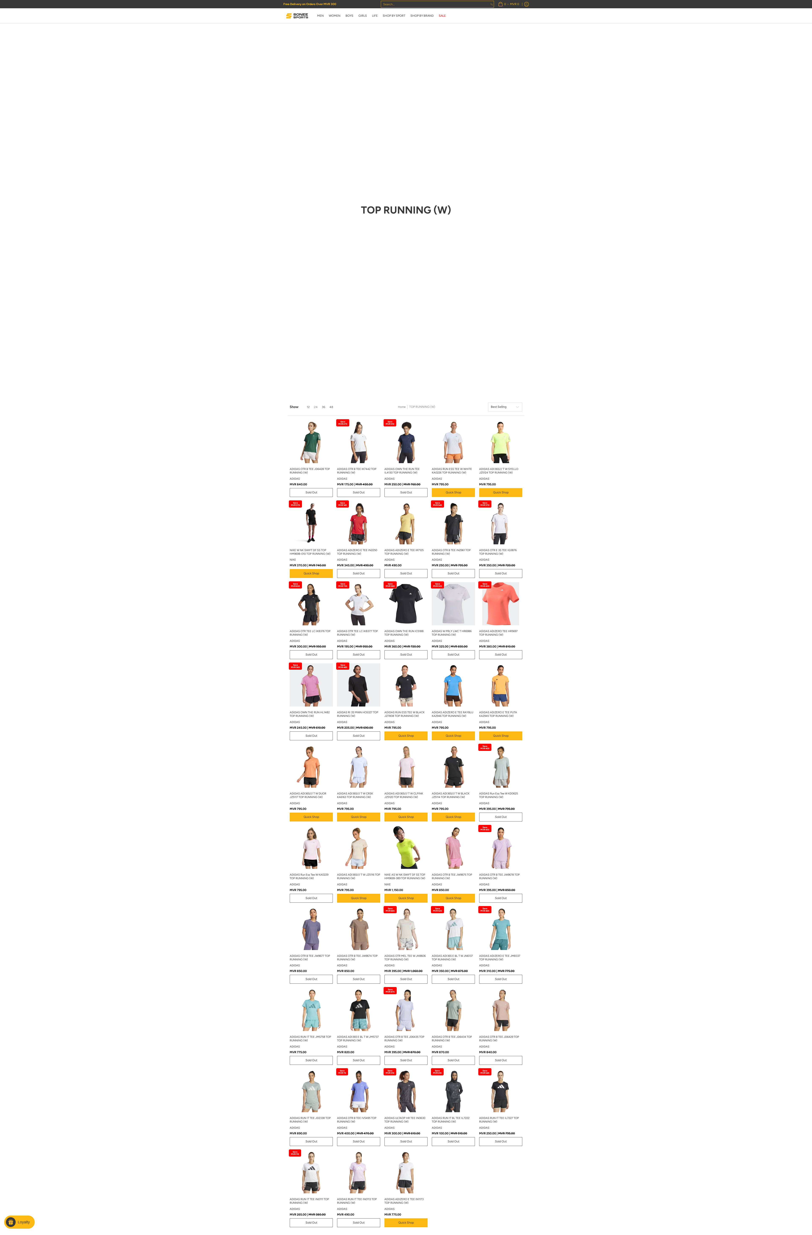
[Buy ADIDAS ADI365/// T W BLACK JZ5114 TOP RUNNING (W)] (453, 766)
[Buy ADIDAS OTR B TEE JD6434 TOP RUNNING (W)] (453, 1009)
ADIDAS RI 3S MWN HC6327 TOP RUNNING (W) (357, 714)
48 (331, 407)
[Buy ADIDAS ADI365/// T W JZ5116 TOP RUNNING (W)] (358, 847)
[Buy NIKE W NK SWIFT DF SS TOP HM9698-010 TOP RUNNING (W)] (311, 522)
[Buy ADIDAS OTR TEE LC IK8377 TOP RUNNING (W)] (358, 603)
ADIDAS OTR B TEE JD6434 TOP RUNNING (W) (452, 1038)
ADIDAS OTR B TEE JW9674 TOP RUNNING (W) (357, 957)
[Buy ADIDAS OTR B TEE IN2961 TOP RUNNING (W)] (453, 522)
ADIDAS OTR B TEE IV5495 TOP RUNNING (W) (356, 1119)
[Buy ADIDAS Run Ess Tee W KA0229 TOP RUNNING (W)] (311, 847)
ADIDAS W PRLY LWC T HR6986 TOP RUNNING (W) (452, 633)
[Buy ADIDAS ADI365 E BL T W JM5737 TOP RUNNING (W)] (358, 1009)
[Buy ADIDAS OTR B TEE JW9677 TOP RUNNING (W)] (311, 928)
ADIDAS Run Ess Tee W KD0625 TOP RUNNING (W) (498, 795)
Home (402, 406)
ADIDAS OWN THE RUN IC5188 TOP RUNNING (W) (404, 633)
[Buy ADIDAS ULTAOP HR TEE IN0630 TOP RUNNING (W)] (406, 1090)
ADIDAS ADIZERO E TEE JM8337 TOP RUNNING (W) (499, 957)
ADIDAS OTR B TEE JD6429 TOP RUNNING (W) (499, 1038)
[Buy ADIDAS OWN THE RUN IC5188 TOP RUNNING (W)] (406, 603)
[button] (766, 1168)
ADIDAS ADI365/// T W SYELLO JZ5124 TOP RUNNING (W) (498, 470)
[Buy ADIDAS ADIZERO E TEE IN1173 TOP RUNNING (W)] (406, 1171)
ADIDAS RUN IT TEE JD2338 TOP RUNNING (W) (310, 1119)
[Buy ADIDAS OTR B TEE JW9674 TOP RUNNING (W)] (358, 928)
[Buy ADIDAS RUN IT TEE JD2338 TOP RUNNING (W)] (311, 1090)
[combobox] (435, 4)
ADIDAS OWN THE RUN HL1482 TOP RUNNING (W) (310, 714)
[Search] (491, 4)
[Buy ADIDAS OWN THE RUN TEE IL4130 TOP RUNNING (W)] (406, 441)
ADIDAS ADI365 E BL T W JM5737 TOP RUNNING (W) (358, 1038)
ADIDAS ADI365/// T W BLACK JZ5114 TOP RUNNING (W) (450, 795)
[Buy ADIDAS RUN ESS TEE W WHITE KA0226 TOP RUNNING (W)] (453, 441)
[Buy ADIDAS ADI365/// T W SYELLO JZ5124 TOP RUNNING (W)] (500, 441)
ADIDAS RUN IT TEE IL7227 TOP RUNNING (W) (499, 1119)
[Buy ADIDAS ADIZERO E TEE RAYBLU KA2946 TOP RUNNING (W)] (453, 684)
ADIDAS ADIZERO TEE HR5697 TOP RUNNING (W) (498, 633)
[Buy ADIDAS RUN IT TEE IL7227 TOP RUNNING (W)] (500, 1090)
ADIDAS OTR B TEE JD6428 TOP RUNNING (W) (310, 470)
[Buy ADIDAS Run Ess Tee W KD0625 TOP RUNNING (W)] (500, 766)
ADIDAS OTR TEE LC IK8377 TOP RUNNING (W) (357, 633)
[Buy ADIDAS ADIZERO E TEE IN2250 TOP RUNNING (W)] (358, 522)
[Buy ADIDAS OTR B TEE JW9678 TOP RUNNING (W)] (500, 847)
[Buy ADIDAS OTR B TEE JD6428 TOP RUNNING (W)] (311, 441)
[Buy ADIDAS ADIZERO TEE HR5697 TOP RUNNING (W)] (500, 603)
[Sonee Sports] (297, 15)
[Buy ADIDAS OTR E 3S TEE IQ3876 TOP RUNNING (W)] (500, 522)
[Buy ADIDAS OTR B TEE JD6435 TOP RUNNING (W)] (406, 1009)
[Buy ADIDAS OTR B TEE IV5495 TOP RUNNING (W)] (358, 1090)
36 (323, 407)
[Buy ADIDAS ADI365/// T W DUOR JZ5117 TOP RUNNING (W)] (311, 766)
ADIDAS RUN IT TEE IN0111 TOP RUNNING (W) (309, 1201)
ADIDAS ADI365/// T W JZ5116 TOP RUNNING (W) (358, 876)
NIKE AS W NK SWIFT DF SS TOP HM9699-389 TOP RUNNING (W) (404, 876)
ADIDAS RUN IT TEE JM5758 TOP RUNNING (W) (310, 1038)
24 (316, 407)
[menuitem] (508, 4)
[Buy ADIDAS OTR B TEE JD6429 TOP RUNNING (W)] (500, 1009)
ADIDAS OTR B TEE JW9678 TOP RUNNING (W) (499, 876)
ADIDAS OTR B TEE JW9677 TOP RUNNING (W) (310, 957)
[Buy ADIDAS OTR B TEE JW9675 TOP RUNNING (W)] (453, 847)
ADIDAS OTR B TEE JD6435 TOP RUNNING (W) (404, 1038)
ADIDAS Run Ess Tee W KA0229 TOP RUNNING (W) (309, 876)
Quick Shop (453, 492)
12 (308, 407)
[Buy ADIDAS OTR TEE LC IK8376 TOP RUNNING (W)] (311, 603)
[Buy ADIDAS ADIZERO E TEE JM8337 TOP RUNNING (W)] (500, 928)
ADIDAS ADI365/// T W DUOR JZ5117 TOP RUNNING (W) (308, 795)
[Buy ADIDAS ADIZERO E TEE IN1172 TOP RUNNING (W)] (453, 1184)
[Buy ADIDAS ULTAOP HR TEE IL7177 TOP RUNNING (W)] (500, 1184)
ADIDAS (295, 478)
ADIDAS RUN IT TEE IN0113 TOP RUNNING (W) (357, 1201)
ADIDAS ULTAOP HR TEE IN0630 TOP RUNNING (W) (404, 1119)
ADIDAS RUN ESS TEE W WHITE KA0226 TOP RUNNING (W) (452, 470)
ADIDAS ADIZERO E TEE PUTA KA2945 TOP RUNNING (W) (498, 714)
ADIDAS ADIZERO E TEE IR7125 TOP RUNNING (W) (404, 552)
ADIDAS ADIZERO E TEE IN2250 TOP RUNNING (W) (357, 552)
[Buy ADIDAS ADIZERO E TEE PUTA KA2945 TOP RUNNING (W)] (500, 684)
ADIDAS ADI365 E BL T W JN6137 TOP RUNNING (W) (452, 957)
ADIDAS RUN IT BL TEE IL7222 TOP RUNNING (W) (450, 1119)
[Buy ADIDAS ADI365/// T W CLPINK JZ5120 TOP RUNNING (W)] (406, 766)
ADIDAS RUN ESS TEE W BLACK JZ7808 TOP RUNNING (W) (404, 714)
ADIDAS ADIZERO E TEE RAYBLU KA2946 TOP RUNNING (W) (452, 714)
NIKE (293, 559)
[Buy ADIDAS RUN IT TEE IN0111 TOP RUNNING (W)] (311, 1171)
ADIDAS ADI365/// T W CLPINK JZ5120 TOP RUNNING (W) (403, 795)
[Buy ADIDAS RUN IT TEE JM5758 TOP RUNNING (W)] (311, 1009)
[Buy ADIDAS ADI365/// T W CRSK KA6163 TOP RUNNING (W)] (358, 766)
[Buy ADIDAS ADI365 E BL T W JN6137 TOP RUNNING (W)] (453, 928)
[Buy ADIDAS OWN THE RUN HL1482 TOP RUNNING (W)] (311, 684)
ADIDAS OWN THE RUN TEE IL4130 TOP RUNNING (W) (402, 470)
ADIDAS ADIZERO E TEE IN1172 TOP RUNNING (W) (451, 1213)
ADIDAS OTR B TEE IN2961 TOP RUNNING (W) (451, 552)
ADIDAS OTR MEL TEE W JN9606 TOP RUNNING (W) (405, 957)
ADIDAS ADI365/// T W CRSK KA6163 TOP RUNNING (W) (355, 795)
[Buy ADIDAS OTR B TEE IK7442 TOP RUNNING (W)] (358, 441)
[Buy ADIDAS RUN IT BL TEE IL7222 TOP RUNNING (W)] (453, 1090)
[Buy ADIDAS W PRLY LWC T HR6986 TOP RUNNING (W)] (453, 603)
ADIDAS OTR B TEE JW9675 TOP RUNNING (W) (452, 876)
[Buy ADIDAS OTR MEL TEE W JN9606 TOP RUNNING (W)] (406, 928)
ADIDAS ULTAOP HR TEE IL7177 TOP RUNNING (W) (498, 1213)
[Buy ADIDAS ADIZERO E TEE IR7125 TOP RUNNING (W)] (406, 522)
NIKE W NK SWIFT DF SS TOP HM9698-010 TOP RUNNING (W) (310, 552)
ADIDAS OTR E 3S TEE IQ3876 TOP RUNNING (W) (498, 552)
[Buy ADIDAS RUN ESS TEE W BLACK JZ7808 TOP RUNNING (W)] (406, 684)
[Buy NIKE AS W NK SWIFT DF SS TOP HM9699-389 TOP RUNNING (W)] (406, 847)
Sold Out (311, 492)
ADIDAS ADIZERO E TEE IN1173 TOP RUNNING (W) (404, 1201)
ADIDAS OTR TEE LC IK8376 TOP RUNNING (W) (310, 633)
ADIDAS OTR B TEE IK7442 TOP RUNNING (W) (356, 470)
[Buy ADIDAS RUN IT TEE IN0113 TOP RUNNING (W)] (358, 1171)
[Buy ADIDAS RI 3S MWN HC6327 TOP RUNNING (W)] (358, 684)
